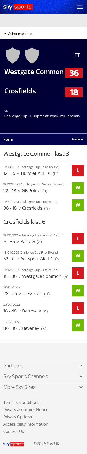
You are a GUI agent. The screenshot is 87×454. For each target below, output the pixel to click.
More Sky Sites (19, 387)
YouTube (24, 352)
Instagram (19, 352)
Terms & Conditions (21, 402)
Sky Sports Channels (25, 376)
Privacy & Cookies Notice (25, 409)
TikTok (14, 352)
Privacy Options (17, 416)
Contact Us (13, 431)
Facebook (9, 352)
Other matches (19, 34)
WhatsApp (29, 352)
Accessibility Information (25, 424)
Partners (12, 365)
